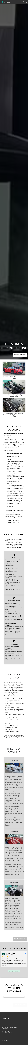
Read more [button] (4, 965)
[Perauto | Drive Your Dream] (5, 2)
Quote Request (15, 522)
